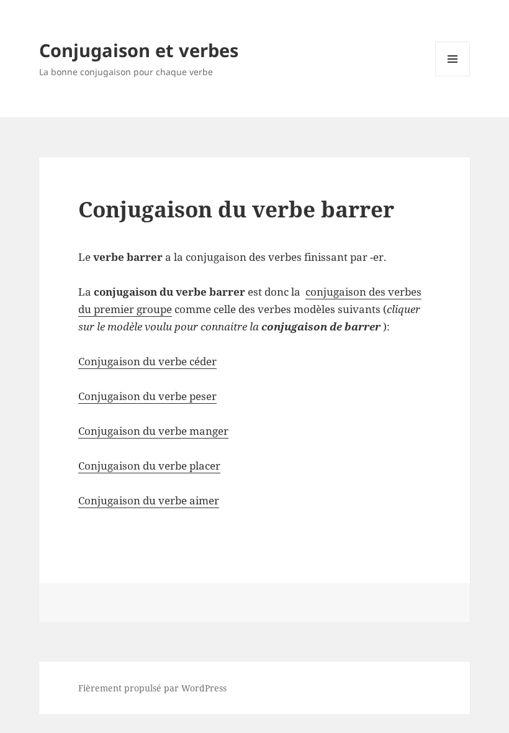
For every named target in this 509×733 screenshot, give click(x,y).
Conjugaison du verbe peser (147, 396)
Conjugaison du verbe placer (149, 465)
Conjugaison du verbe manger (153, 431)
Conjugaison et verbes (138, 50)
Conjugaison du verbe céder (147, 361)
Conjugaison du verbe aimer (148, 500)
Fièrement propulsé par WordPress (152, 688)
